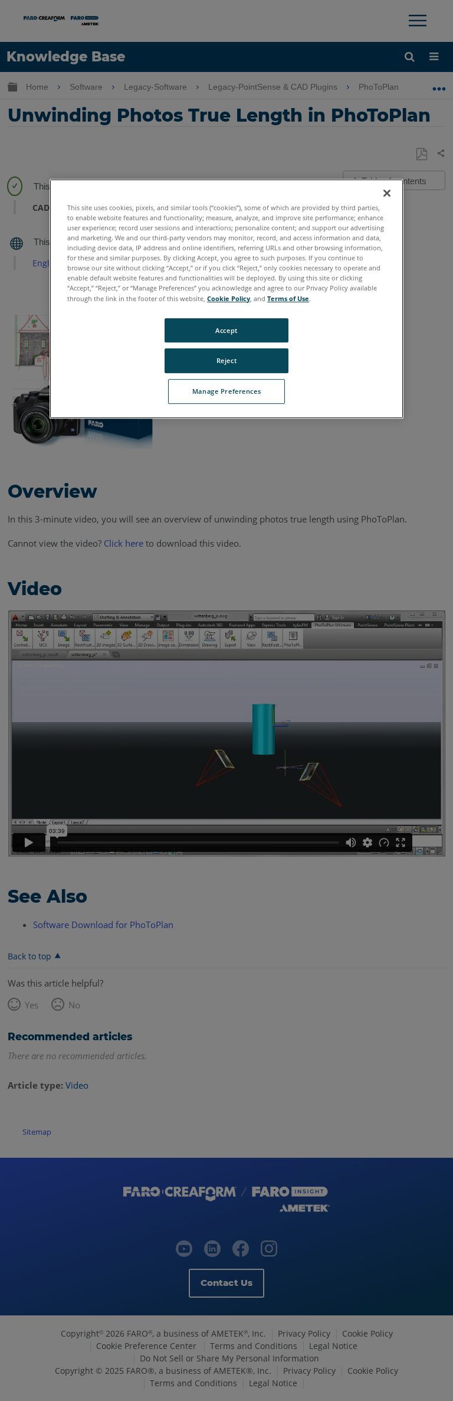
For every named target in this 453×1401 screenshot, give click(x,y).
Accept (226, 330)
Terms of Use (288, 298)
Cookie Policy (228, 298)
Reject (226, 361)
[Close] (387, 193)
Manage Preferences (226, 391)
